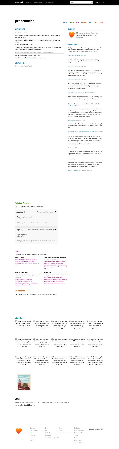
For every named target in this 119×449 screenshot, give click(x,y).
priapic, (17, 259)
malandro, (18, 285)
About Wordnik (34, 430)
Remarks (70, 159)
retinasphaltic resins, (61, 261)
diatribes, (50, 277)
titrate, (25, 263)
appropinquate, (19, 281)
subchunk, (27, 283)
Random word (49, 3)
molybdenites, (59, 263)
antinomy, (34, 259)
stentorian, (18, 261)
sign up (22, 207)
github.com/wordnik (65, 433)
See (90, 22)
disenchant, (47, 267)
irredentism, (22, 259)
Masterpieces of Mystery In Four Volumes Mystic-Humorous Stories (82, 131)
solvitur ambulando (54, 283)
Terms (76, 435)
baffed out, (56, 277)
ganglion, (35, 283)
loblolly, (17, 279)
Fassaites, (53, 263)
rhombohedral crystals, (50, 261)
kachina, (53, 281)
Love (101, 22)
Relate (72, 22)
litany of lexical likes (21, 272)
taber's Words (19, 258)
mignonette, (53, 267)
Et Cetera (77, 428)
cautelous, (46, 283)
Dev (60, 428)
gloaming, (23, 261)
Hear (95, 22)
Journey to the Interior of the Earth (75, 55)
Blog (46, 430)
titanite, (59, 265)
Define (65, 22)
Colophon (32, 435)
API (61, 430)
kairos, (28, 261)
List (77, 22)
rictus (33, 263)
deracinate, (29, 259)
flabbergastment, (19, 283)
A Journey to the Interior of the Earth (76, 170)
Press (31, 433)
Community (28, 3)
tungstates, (47, 265)
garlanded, (65, 279)
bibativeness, (47, 281)
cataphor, (29, 281)
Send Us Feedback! (79, 430)
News (46, 428)
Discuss (83, 22)
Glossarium (47, 272)
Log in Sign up (99, 2)
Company (33, 428)
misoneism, (22, 279)
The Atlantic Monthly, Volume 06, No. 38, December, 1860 (80, 92)
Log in (17, 207)
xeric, (61, 277)
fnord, (31, 283)
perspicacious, (48, 279)
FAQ (31, 438)
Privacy (76, 438)
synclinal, (29, 263)
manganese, (53, 265)
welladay (23, 285)
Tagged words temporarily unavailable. (24, 218)
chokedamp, (29, 279)
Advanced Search (79, 443)
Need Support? (78, 433)
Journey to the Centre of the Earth (55, 258)
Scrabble (27, 405)
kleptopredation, (60, 281)
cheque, (46, 277)
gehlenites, (47, 263)
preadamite (79, 37)
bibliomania (60, 267)
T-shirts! (32, 440)
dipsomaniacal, (19, 263)
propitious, (33, 261)
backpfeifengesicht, (57, 279)
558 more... (31, 285)
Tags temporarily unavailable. (22, 235)
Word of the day (38, 3)
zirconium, (64, 265)
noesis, (25, 281)
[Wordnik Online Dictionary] (19, 2)
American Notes (71, 120)
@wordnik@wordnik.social (52, 438)
